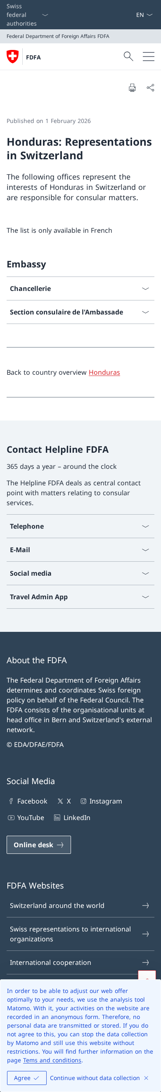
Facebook (32, 801)
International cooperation (50, 962)
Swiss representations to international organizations (70, 933)
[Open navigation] (148, 56)
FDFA (33, 57)
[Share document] (150, 87)
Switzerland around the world (57, 905)
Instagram (106, 801)
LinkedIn (77, 817)
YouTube (30, 817)
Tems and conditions (52, 1060)
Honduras (104, 372)
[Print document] (132, 87)
